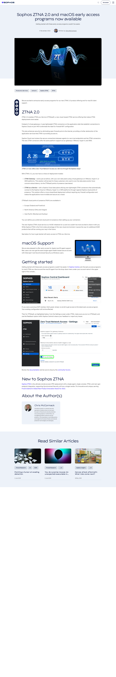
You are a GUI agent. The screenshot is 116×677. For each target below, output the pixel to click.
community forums (64, 370)
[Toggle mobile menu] (113, 3)
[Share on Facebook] (16, 113)
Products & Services (22, 90)
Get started (105, 2)
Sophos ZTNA (44, 90)
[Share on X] (16, 105)
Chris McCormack (71, 31)
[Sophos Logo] (8, 2)
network (34, 90)
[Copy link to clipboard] (16, 102)
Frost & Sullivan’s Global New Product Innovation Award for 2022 (43, 388)
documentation (34, 370)
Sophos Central (74, 267)
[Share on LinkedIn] (16, 109)
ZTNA (53, 90)
